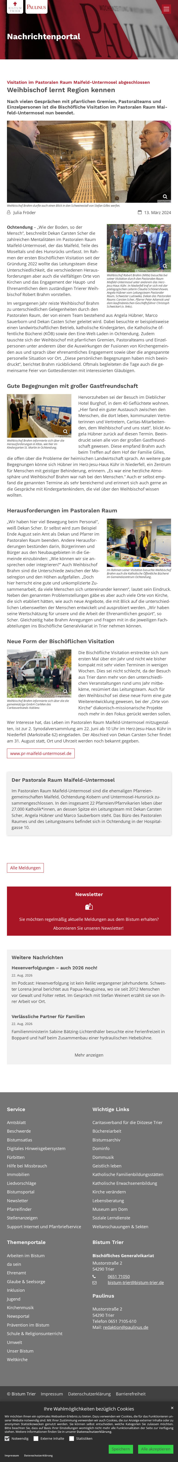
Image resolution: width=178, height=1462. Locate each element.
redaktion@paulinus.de (125, 1327)
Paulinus (103, 1296)
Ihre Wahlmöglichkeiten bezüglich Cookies (89, 1409)
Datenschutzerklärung (94, 1432)
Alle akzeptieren (155, 1449)
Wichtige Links (110, 1109)
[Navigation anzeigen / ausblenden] (166, 9)
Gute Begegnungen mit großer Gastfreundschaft (72, 385)
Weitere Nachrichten (37, 957)
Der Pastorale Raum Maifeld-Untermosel (63, 780)
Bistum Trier (108, 1242)
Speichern (121, 1449)
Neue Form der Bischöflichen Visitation (60, 641)
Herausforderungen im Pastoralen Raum (62, 510)
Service (16, 1109)
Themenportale (26, 1242)
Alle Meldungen (25, 868)
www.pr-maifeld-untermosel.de (40, 753)
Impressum (12, 1455)
